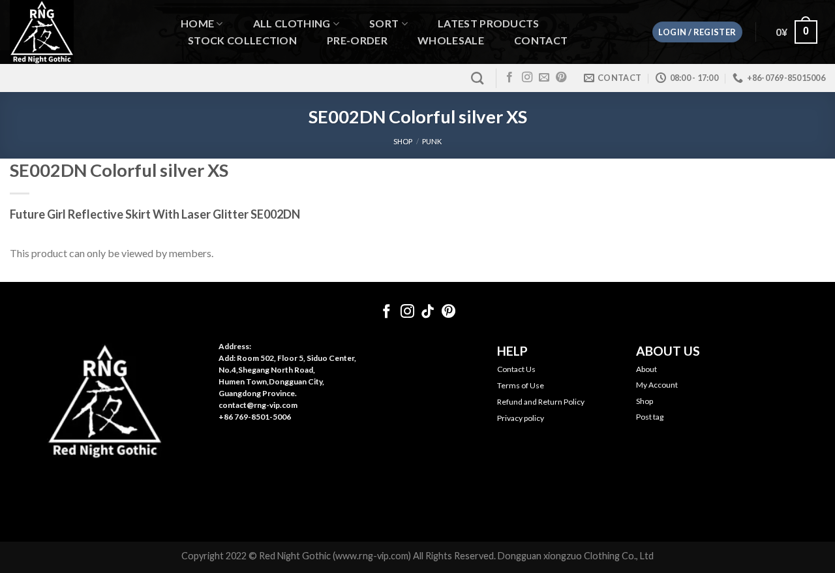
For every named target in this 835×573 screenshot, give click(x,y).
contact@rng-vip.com (258, 405)
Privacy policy (520, 418)
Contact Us (516, 369)
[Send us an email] (544, 78)
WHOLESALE (451, 40)
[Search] (477, 78)
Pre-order (357, 40)
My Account (657, 385)
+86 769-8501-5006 (255, 417)
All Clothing (292, 24)
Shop (644, 401)
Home (197, 24)
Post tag (649, 417)
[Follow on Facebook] (509, 78)
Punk (432, 141)
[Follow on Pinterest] (561, 78)
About (646, 369)
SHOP (402, 141)
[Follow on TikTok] (427, 312)
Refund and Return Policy (540, 402)
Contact (541, 40)
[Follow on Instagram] (527, 78)
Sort (384, 24)
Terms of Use (520, 385)
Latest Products (488, 23)
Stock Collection (242, 40)
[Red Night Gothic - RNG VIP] (81, 32)
